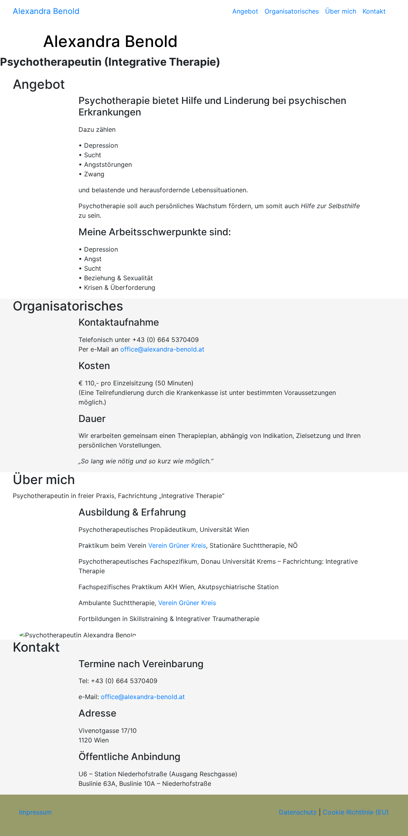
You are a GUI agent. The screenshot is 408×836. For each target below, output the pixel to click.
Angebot (245, 11)
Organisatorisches (292, 11)
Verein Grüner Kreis (177, 545)
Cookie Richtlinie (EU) (356, 812)
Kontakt (374, 11)
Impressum (35, 812)
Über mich (340, 11)
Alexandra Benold (46, 11)
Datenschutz (298, 812)
